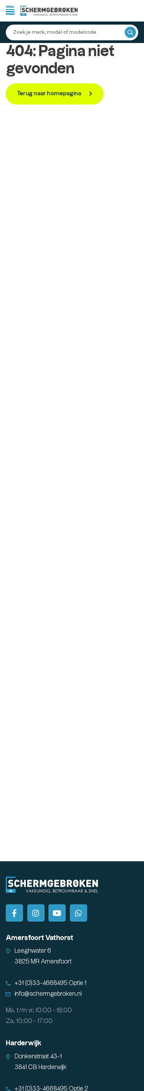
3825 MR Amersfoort (43, 962)
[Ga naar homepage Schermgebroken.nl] (49, 11)
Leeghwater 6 (33, 951)
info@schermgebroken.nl (48, 994)
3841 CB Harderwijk (41, 1067)
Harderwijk (23, 1043)
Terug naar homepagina (49, 93)
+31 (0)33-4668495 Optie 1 (50, 983)
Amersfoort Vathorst (39, 938)
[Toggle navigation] (10, 9)
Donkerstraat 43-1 (38, 1056)
